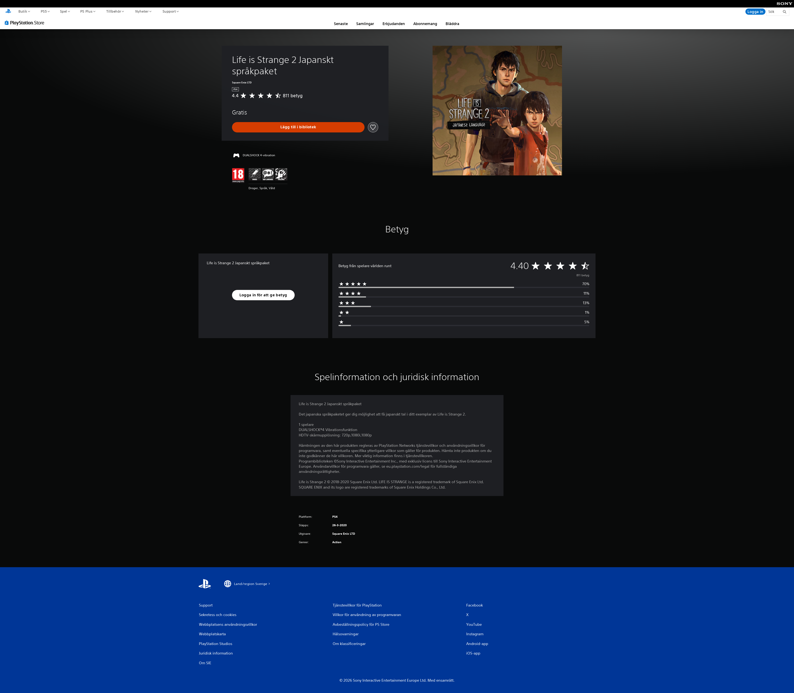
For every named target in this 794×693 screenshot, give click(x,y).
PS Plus (86, 11)
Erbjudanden (394, 23)
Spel (63, 11)
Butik (22, 11)
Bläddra (452, 23)
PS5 (44, 11)
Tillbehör (113, 11)
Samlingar (365, 23)
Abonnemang (425, 23)
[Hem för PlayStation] (8, 11)
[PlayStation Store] (25, 22)
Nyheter (141, 11)
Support (169, 11)
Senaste (341, 23)
